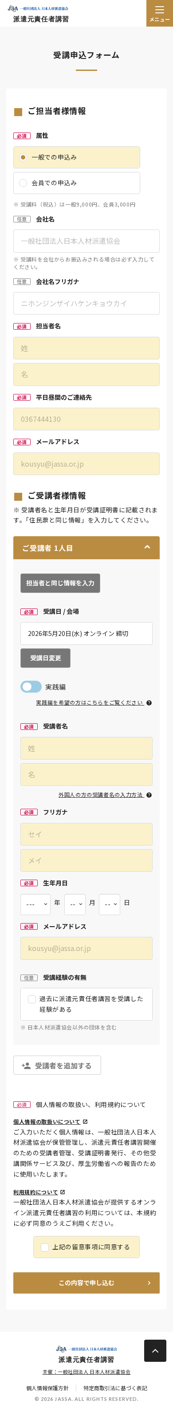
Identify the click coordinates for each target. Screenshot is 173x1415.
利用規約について (35, 1192)
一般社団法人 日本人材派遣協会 (94, 1371)
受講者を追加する (63, 1065)
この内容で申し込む (86, 1282)
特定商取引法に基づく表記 (115, 1388)
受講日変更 (45, 657)
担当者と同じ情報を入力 (60, 582)
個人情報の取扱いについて (47, 1121)
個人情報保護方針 (47, 1388)
